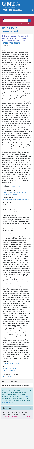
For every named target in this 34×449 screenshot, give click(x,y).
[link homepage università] (12, 10)
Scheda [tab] (6, 186)
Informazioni (8, 408)
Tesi (17, 28)
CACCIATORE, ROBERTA (12, 43)
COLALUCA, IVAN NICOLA (10, 371)
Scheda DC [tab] (16, 186)
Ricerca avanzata (26, 23)
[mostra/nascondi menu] (32, 10)
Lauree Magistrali (10, 31)
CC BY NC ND (24, 396)
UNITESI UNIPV (7, 28)
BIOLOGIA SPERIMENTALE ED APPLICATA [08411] (17, 199)
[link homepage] (11, 4)
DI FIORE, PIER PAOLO (9, 369)
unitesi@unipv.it (7, 402)
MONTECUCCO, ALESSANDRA (11, 363)
